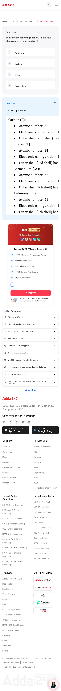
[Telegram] (16, 422)
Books (5, 604)
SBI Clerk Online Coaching (13, 524)
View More (30, 390)
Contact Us (7, 452)
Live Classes (7, 589)
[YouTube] (29, 422)
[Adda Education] (43, 580)
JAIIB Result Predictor (11, 615)
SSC (35, 452)
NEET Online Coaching (12, 534)
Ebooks (5, 599)
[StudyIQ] (43, 595)
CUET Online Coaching (12, 529)
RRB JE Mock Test (40, 553)
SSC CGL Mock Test (41, 528)
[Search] (49, 4)
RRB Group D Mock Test (43, 533)
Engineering (38, 472)
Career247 (7, 635)
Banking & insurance (42, 447)
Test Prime (6, 645)
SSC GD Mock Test (41, 507)
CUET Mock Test (40, 538)
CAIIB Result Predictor (11, 620)
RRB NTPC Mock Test (42, 512)
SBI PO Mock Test (40, 517)
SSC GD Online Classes (12, 518)
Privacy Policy (28, 663)
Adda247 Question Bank (12, 579)
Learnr (5, 651)
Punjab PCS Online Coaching (14, 548)
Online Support (8, 483)
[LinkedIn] (4, 422)
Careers (5, 462)
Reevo (4, 640)
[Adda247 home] (8, 5)
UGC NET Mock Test (41, 558)
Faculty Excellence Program (45, 488)
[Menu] (56, 4)
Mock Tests (7, 584)
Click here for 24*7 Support (18, 415)
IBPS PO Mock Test (41, 548)
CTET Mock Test (40, 522)
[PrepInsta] (43, 603)
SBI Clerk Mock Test (41, 502)
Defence (36, 467)
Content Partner (9, 477)
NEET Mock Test (40, 543)
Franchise (6, 472)
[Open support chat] (53, 684)
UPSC (35, 477)
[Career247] (43, 610)
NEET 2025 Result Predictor (14, 625)
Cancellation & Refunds (43, 658)
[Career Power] (43, 588)
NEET (35, 483)
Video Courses (8, 594)
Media (4, 457)
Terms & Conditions (10, 663)
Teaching (37, 462)
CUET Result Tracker (11, 630)
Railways (37, 457)
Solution (10, 103)
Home (4, 21)
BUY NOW (31, 293)
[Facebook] (23, 422)
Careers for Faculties (11, 467)
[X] (10, 422)
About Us (6, 447)
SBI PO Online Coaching (12, 505)
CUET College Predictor (12, 610)
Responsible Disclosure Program (16, 658)
